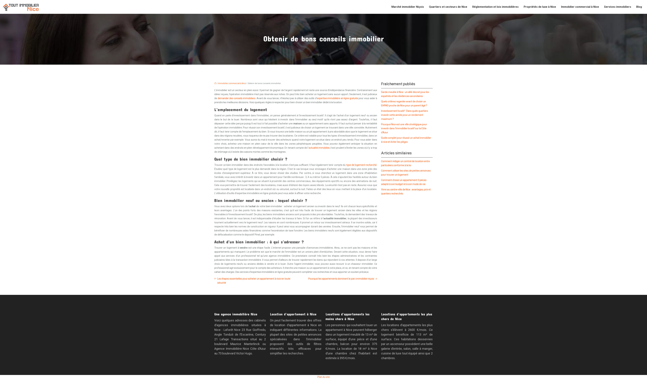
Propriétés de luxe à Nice (540, 6)
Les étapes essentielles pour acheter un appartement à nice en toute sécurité (253, 280)
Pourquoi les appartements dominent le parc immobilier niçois (341, 278)
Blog (639, 6)
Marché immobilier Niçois (407, 6)
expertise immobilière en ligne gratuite (337, 98)
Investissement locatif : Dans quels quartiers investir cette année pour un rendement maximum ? (404, 115)
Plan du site (323, 377)
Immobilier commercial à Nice (580, 6)
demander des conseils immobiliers (237, 98)
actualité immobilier (319, 147)
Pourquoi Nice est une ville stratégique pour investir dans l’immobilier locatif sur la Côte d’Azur (404, 128)
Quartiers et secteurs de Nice (448, 6)
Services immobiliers (617, 6)
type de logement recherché (361, 165)
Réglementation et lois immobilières (495, 6)
